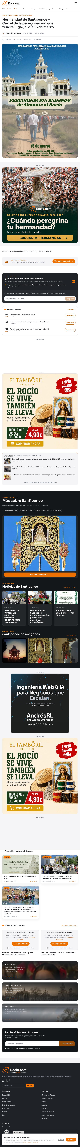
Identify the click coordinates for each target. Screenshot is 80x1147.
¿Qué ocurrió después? (58, 293)
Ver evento (71, 316)
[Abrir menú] (76, 3)
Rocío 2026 (6, 1095)
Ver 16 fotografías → (72, 635)
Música (4, 1112)
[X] (6, 1080)
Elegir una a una (27, 1142)
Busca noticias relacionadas (40, 293)
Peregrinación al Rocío (23, 15)
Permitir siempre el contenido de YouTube (22, 948)
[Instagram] (9, 1080)
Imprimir (38, 39)
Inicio (3, 9)
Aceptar (71, 1139)
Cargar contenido (21, 944)
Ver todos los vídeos (69, 926)
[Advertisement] (40, 354)
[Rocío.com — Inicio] (11, 3)
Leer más (33, 881)
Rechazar (61, 1139)
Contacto (44, 1108)
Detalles (35, 1142)
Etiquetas (44, 1118)
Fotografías (6, 1108)
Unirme (29, 1085)
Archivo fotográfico (48, 1115)
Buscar (44, 1102)
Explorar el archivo (69, 587)
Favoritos (45, 1105)
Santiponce (17, 9)
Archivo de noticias (48, 1112)
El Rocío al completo (8, 1105)
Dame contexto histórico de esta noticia (17, 293)
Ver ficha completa (39, 575)
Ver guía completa (62, 261)
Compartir (8, 39)
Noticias (9, 9)
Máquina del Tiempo (48, 1095)
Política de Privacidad (18, 1048)
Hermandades (6, 1102)
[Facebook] (3, 1080)
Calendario (71, 309)
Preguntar (70, 299)
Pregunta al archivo (48, 1098)
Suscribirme (67, 1043)
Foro (3, 1115)
